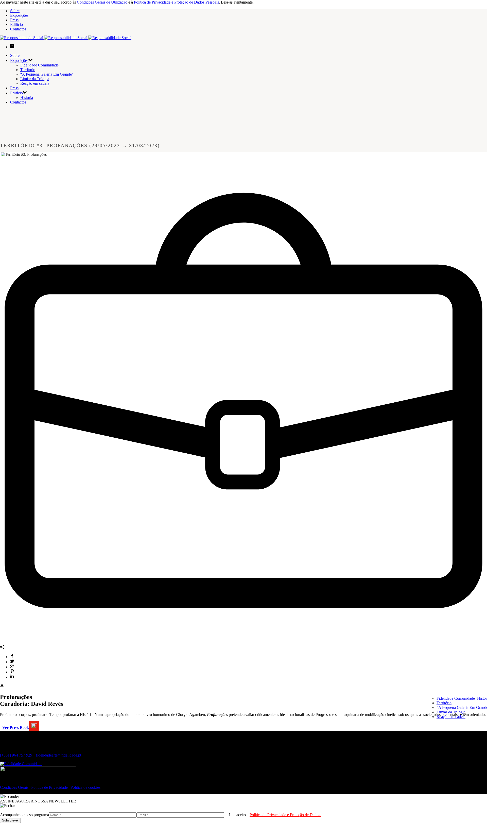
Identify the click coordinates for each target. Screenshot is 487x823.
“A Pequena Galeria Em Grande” (47, 74)
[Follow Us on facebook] (2, 783)
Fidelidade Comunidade (456, 698)
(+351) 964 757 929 (16, 755)
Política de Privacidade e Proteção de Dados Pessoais (176, 2)
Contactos (18, 29)
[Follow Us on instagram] (10, 783)
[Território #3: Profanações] (0, 154)
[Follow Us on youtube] (14, 783)
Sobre (15, 11)
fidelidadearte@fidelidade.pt (58, 755)
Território (444, 703)
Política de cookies (84, 787)
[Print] (2, 686)
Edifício (16, 24)
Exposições (19, 15)
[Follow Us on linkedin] (6, 783)
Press (14, 20)
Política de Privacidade (49, 787)
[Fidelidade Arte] (65, 38)
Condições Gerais (14, 787)
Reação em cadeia (451, 716)
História (26, 97)
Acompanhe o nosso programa (24, 815)
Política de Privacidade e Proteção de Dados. (285, 815)
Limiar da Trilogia (451, 712)
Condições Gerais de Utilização (102, 2)
